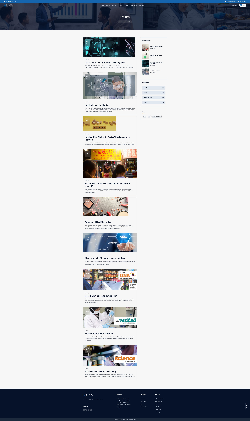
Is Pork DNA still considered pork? (101, 296)
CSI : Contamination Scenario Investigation (105, 62)
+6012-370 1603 (243, 1)
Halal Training (158, 404)
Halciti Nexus (133, 5)
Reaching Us (141, 5)
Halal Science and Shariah (97, 105)
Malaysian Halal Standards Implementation (105, 258)
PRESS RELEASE (148, 97)
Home (102, 5)
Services (114, 5)
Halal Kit (157, 406)
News (121, 5)
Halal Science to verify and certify (100, 371)
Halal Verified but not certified (99, 333)
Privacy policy (143, 406)
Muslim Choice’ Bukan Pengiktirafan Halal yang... (156, 54)
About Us (108, 5)
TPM (149, 116)
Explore (234, 5)
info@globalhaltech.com (232, 1)
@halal (144, 116)
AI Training (157, 412)
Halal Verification (159, 401)
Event (87, 59)
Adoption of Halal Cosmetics (98, 222)
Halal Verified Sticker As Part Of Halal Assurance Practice (107, 138)
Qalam (87, 255)
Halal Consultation (159, 398)
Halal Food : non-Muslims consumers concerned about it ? (107, 184)
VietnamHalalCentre (157, 116)
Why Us (126, 5)
